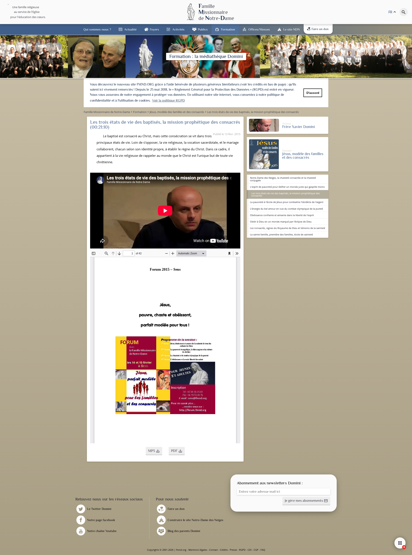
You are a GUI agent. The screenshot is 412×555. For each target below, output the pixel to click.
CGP (256, 549)
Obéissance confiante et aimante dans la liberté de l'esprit (282, 215)
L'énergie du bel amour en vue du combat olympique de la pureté (286, 208)
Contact (213, 549)
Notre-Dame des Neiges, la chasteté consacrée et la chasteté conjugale (283, 179)
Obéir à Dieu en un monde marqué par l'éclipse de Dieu (281, 221)
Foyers (154, 29)
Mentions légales (197, 549)
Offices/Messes (259, 29)
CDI (249, 549)
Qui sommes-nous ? (97, 29)
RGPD (242, 549)
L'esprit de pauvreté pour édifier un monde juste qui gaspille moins (287, 186)
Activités (178, 29)
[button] (154, 451)
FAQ (263, 549)
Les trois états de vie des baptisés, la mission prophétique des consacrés (285, 194)
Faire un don (320, 29)
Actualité (130, 29)
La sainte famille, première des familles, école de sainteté (281, 234)
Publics (203, 29)
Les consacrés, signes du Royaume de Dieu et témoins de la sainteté (287, 228)
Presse (233, 549)
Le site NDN (291, 29)
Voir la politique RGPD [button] (168, 100)
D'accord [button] (312, 93)
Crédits (224, 549)
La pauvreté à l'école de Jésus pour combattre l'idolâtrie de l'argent (286, 202)
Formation (228, 29)
